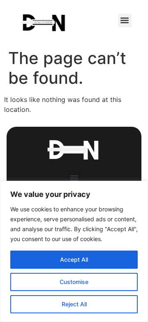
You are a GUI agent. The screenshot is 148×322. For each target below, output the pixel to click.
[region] (74, 251)
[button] (125, 20)
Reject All (74, 304)
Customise (74, 281)
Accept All (74, 259)
